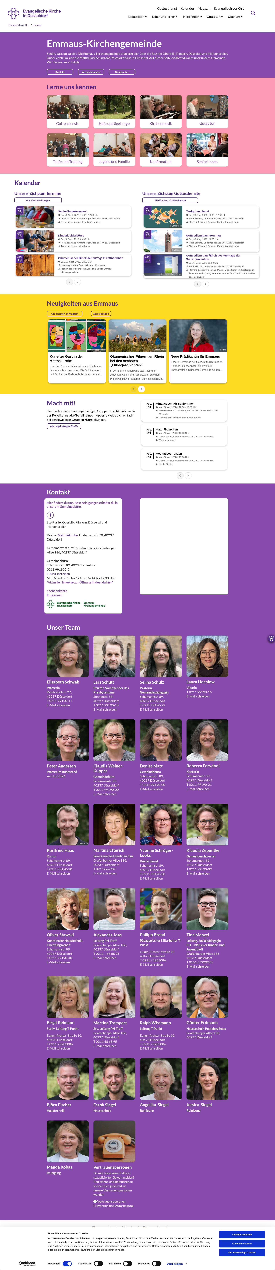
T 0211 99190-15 (199, 692)
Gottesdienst (167, 8)
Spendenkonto (57, 591)
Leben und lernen (164, 16)
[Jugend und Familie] (114, 145)
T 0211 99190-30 (152, 874)
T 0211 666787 (104, 869)
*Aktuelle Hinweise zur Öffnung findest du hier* (80, 582)
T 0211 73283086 (153, 960)
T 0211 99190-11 (59, 701)
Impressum (55, 595)
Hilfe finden (191, 16)
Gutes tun (214, 16)
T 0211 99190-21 (199, 784)
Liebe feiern (136, 16)
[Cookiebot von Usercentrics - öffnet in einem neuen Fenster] (27, 1263)
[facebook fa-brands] (50, 515)
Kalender (187, 8)
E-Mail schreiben (58, 574)
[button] (60, 72)
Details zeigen (175, 1263)
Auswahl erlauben (242, 1243)
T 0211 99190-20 (59, 869)
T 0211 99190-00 (106, 789)
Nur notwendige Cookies (242, 1252)
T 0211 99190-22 (152, 705)
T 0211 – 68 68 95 (106, 953)
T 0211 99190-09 (199, 869)
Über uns (234, 16)
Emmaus (36, 24)
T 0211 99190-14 (106, 705)
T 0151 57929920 (200, 962)
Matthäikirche (89, 58)
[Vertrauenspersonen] (114, 1141)
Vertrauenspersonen (117, 1190)
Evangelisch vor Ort (229, 8)
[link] (138, 16)
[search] (253, 13)
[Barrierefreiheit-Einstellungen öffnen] (271, 638)
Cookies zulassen (242, 1234)
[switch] (98, 1263)
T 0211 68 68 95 (105, 1041)
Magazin (204, 8)
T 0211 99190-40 (59, 958)
